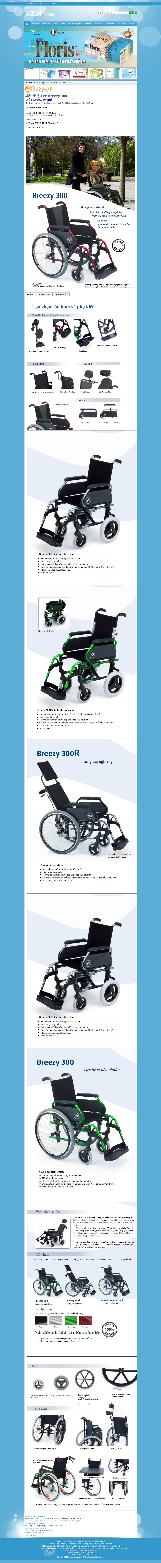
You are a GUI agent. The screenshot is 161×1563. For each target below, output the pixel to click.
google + (45, 3)
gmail (53, 3)
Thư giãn (121, 24)
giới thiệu (35, 24)
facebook (28, 3)
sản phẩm (46, 24)
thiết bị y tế (42, 83)
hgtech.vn (101, 1557)
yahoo (37, 3)
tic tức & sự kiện (75, 24)
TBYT (55, 24)
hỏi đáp (88, 24)
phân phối (98, 24)
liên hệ (131, 24)
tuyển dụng (110, 24)
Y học (63, 24)
